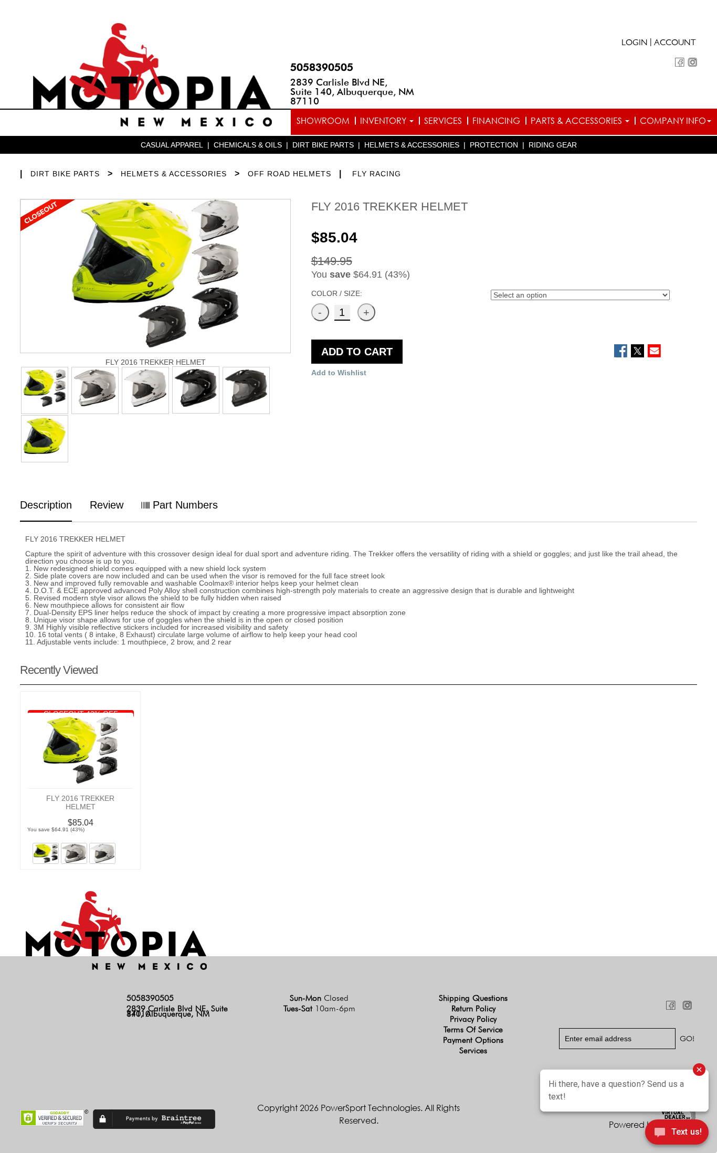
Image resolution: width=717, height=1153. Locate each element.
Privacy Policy (473, 1019)
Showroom (323, 120)
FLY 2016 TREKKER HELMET (80, 802)
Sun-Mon (319, 998)
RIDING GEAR (553, 145)
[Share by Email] (654, 350)
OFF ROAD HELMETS (289, 174)
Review (106, 505)
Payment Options (473, 1040)
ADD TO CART (357, 351)
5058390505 (321, 67)
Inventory (384, 120)
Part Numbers (184, 505)
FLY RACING (376, 174)
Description (46, 505)
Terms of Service (473, 1029)
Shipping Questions (473, 998)
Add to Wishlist (338, 372)
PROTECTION (494, 145)
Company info (673, 120)
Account (675, 43)
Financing (496, 120)
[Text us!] (677, 1133)
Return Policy (473, 1008)
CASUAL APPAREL (172, 145)
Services (443, 120)
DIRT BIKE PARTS (323, 145)
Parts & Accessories (577, 120)
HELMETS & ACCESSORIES (411, 145)
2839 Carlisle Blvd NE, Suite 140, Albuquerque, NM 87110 (352, 92)
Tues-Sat (319, 1008)
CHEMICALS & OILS (248, 145)
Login (634, 43)
